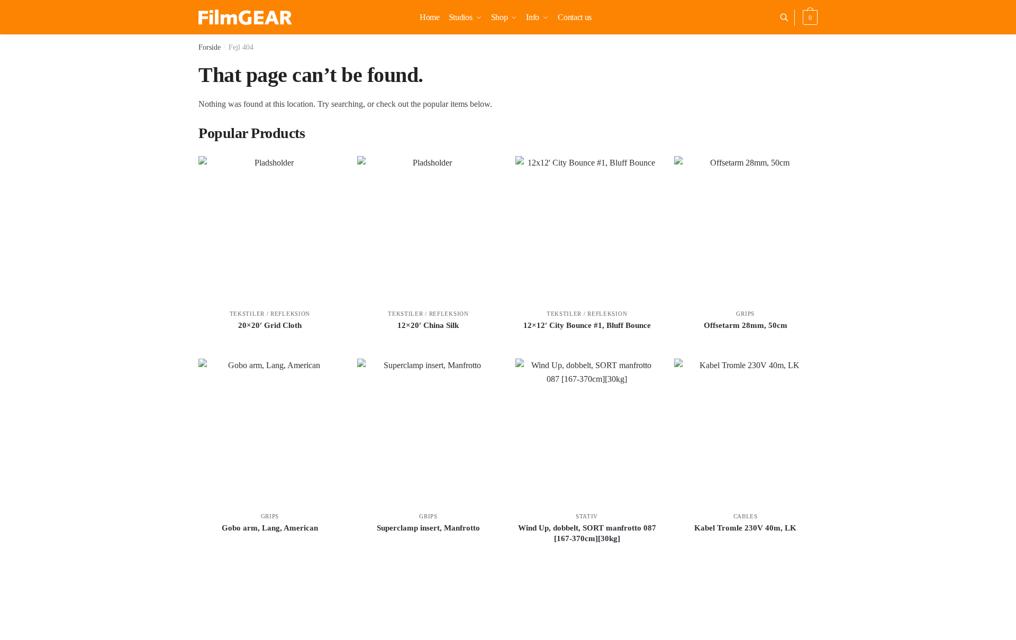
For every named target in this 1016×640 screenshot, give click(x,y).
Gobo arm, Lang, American (270, 528)
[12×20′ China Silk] (428, 227)
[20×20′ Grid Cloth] (269, 227)
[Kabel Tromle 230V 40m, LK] (745, 430)
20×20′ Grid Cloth (270, 325)
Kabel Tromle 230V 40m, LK (745, 528)
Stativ (587, 516)
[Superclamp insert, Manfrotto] (428, 430)
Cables (745, 516)
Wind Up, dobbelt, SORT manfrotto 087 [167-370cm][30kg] (587, 533)
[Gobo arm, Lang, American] (269, 430)
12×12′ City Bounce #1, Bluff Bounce (587, 325)
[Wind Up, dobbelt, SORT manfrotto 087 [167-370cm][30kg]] (586, 430)
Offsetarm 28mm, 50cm (745, 325)
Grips (745, 313)
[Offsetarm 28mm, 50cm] (745, 227)
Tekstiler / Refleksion (270, 313)
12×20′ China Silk (428, 325)
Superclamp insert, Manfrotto (428, 528)
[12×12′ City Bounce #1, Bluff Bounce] (586, 227)
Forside (209, 47)
